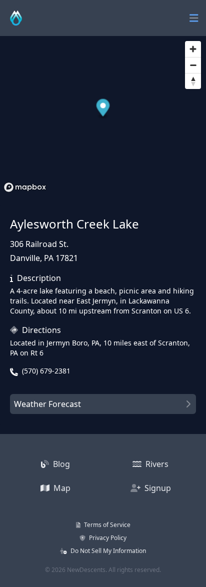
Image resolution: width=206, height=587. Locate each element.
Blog (60, 464)
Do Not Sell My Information (107, 550)
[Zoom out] (193, 65)
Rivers (156, 464)
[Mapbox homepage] (25, 187)
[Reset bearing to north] (193, 81)
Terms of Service (106, 524)
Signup (156, 488)
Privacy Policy (107, 538)
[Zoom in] (193, 49)
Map (61, 488)
